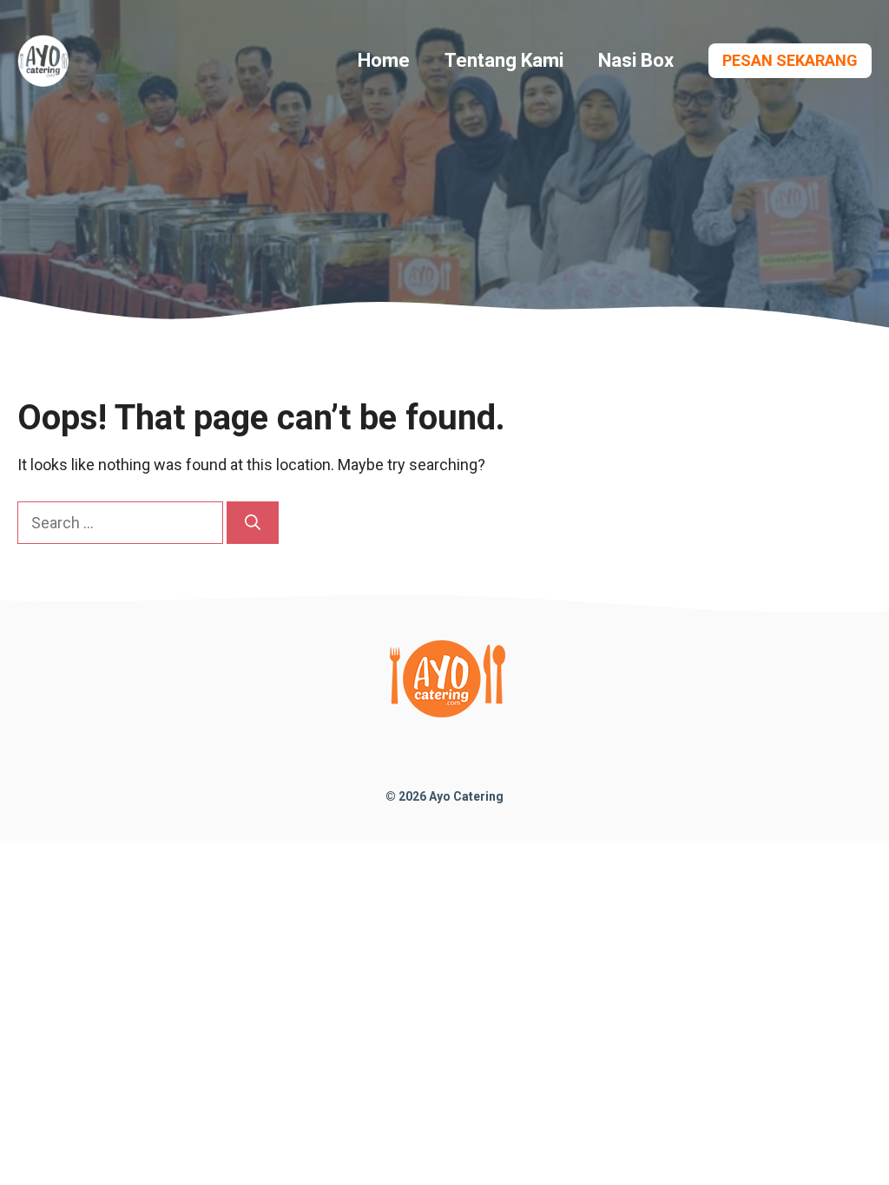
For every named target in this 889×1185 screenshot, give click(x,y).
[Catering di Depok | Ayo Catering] (43, 59)
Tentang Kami (503, 60)
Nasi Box (636, 60)
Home (384, 60)
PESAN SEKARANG (790, 60)
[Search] (253, 522)
